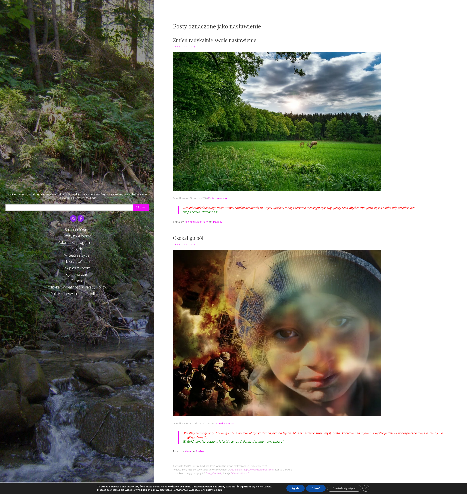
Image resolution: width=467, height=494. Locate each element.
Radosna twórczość (77, 261)
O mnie (77, 280)
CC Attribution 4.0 (240, 473)
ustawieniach (214, 490)
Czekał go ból (188, 237)
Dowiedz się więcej (344, 488)
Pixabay (217, 221)
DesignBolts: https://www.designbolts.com (252, 469)
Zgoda (295, 488)
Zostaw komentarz (218, 198)
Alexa (187, 451)
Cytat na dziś (77, 274)
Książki (77, 248)
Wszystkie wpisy (77, 236)
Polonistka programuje (77, 242)
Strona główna (77, 229)
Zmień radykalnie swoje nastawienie (214, 40)
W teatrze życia (77, 255)
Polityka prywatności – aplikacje (77, 293)
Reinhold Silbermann (196, 221)
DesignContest (213, 473)
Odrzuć (316, 488)
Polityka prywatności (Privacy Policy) (77, 287)
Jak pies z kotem (76, 267)
